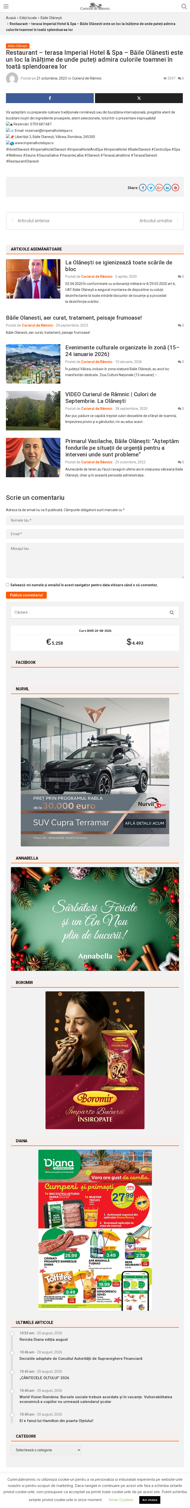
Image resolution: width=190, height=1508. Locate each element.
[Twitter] (151, 187)
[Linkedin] (167, 187)
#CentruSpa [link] (161, 149)
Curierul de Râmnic (87, 78)
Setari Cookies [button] (121, 1500)
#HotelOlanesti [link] (17, 149)
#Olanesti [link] (92, 155)
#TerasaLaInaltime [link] (115, 155)
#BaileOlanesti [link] (139, 149)
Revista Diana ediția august (44, 1339)
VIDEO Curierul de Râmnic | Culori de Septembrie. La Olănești (110, 397)
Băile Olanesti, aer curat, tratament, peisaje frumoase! (74, 317)
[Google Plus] (159, 187)
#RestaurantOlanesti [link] (22, 161)
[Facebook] (142, 187)
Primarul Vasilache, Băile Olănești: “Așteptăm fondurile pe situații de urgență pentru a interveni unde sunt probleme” (122, 448)
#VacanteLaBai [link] (71, 155)
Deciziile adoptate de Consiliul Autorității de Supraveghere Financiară (81, 1358)
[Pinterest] (175, 187)
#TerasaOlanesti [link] (144, 155)
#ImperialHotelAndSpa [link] (85, 149)
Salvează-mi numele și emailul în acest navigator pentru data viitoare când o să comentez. (84, 585)
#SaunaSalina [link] (47, 155)
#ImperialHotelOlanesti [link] (48, 149)
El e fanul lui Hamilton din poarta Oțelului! (56, 1421)
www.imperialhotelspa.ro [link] (34, 143)
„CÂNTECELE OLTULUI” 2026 (44, 1378)
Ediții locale (28, 18)
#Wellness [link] (14, 155)
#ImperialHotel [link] (115, 149)
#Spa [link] (175, 149)
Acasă (11, 18)
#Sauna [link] (29, 155)
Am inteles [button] (149, 1500)
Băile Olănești (51, 18)
